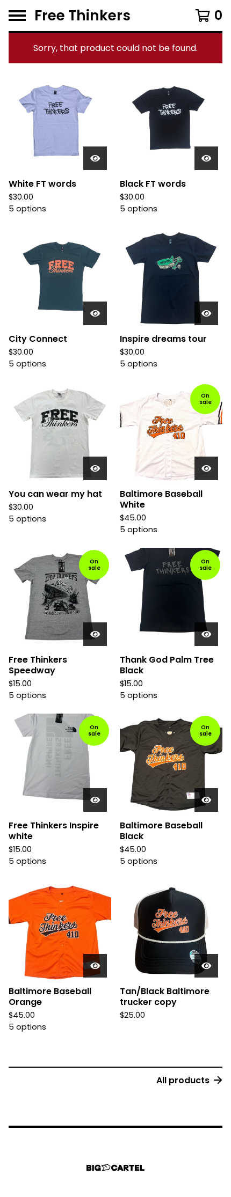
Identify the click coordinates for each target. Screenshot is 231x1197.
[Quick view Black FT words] (206, 158)
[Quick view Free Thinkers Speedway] (95, 634)
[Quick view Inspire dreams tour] (206, 313)
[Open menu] (17, 15)
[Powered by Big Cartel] (115, 1168)
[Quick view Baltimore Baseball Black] (206, 800)
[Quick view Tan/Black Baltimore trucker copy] (206, 966)
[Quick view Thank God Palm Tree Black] (206, 634)
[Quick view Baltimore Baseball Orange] (95, 966)
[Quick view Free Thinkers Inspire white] (95, 800)
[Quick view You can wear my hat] (95, 468)
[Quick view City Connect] (95, 313)
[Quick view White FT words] (95, 158)
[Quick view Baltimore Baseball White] (206, 468)
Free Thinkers (82, 16)
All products (183, 1080)
